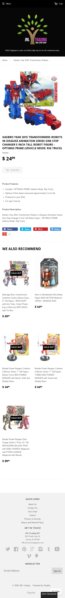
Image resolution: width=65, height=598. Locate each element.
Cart (60, 4)
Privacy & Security (32, 519)
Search (32, 515)
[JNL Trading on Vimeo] (29, 557)
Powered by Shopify (41, 585)
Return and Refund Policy (32, 522)
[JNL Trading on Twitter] (8, 550)
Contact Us (32, 508)
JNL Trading (24, 585)
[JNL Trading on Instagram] (40, 550)
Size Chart (32, 511)
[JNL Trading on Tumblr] (49, 550)
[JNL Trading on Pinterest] (24, 550)
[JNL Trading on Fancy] (36, 557)
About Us (32, 504)
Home (4, 60)
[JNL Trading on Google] (32, 550)
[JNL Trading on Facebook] (16, 550)
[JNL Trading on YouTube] (57, 550)
